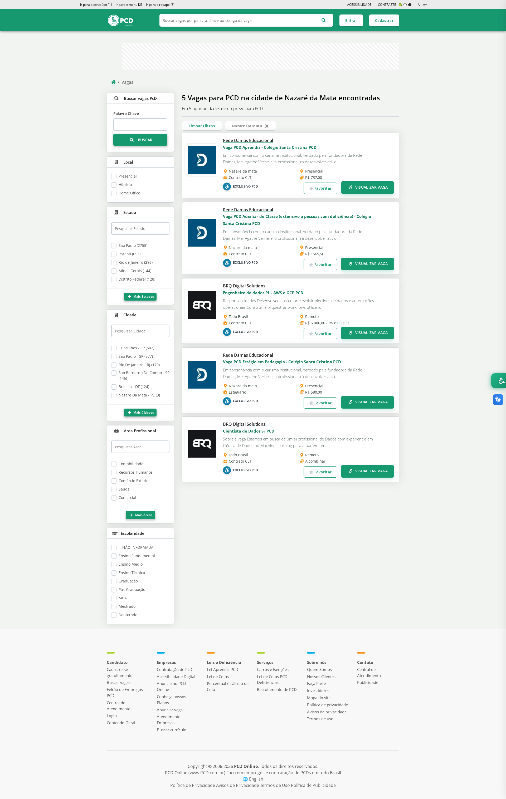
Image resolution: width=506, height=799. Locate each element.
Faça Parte (316, 683)
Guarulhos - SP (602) (136, 347)
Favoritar (322, 188)
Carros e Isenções (273, 669)
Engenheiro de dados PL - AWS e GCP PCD (263, 292)
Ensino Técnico (132, 572)
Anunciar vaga (170, 709)
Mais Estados (143, 296)
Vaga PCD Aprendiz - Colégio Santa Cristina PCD (270, 147)
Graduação (128, 581)
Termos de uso (320, 718)
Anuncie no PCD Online (171, 686)
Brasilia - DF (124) (134, 386)
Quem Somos (319, 669)
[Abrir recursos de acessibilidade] (498, 380)
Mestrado (127, 606)
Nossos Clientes (321, 676)
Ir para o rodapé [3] (160, 4)
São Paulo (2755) (133, 245)
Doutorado (128, 614)
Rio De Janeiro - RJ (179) (139, 364)
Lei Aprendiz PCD (222, 669)
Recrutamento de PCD (277, 689)
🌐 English (253, 779)
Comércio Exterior (134, 480)
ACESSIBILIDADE (359, 4)
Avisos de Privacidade (238, 785)
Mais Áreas (143, 515)
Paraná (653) (129, 253)
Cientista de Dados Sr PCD (248, 431)
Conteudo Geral (121, 722)
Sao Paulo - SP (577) (136, 356)
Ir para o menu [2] (129, 4)
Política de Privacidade (193, 785)
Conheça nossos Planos (171, 699)
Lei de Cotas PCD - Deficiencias (273, 679)
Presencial (128, 176)
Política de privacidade (327, 704)
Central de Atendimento (118, 705)
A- (419, 4)
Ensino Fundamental (137, 555)
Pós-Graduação (132, 589)
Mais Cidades (143, 412)
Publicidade (367, 682)
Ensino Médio (131, 564)
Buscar (144, 139)
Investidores (318, 690)
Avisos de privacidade (327, 711)
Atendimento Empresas (169, 719)
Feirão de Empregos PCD (125, 692)
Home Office (129, 192)
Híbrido (125, 184)
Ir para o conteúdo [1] (96, 4)
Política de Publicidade (313, 785)
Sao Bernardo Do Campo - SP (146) (144, 375)
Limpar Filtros (202, 125)
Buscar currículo (171, 729)
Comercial (127, 497)
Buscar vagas (118, 682)
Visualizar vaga (371, 187)
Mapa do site (318, 697)
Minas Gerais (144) (135, 270)
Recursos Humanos (136, 472)
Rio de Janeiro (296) (136, 262)
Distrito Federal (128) (137, 279)
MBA (123, 597)
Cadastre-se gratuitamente (119, 672)
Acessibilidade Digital (176, 676)
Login (112, 715)
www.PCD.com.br (207, 773)
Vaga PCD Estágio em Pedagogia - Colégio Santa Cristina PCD (282, 361)
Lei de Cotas (218, 676)
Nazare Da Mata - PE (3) (139, 395)
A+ (425, 4)
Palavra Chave (126, 113)
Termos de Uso (275, 785)
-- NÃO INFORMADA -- (138, 547)
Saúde (124, 489)
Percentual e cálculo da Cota (228, 686)
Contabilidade (131, 463)
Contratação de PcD (174, 669)
